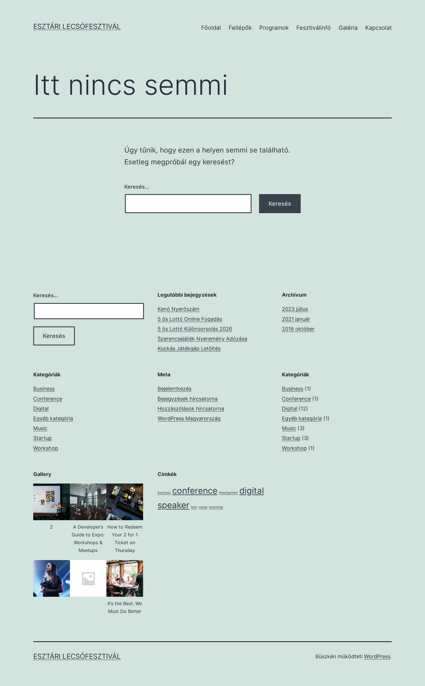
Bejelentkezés (174, 389)
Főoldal (211, 27)
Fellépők (240, 27)
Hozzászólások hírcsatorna (191, 409)
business (164, 492)
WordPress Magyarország (189, 418)
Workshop (45, 448)
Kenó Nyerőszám (178, 309)
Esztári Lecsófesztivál (77, 26)
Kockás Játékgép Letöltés (189, 348)
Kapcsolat (378, 27)
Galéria (348, 27)
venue (203, 507)
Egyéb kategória (53, 418)
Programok (274, 27)
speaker (173, 505)
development (228, 492)
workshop (216, 507)
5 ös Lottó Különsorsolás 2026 (195, 329)
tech (194, 507)
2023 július (295, 309)
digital (251, 491)
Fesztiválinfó (313, 27)
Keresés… (136, 187)
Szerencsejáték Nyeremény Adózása (202, 339)
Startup (42, 438)
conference (194, 491)
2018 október (298, 329)
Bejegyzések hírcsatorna (188, 399)
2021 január (296, 319)
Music (40, 428)
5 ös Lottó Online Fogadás (190, 319)
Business (44, 389)
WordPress (377, 656)
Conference (47, 399)
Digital (41, 409)
